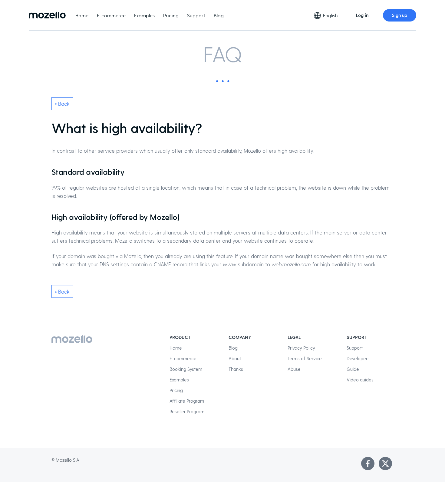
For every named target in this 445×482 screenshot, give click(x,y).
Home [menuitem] (81, 15)
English (330, 15)
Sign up (399, 15)
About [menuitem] (235, 358)
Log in (362, 15)
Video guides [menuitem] (360, 379)
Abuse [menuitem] (294, 369)
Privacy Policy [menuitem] (301, 348)
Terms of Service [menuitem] (305, 358)
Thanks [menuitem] (236, 369)
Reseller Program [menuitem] (187, 411)
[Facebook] (367, 463)
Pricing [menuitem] (171, 15)
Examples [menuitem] (144, 15)
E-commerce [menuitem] (111, 15)
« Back (62, 104)
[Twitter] (385, 463)
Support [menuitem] (196, 15)
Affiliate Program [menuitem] (187, 401)
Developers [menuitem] (358, 358)
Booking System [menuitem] (186, 369)
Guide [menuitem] (353, 369)
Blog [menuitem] (219, 15)
